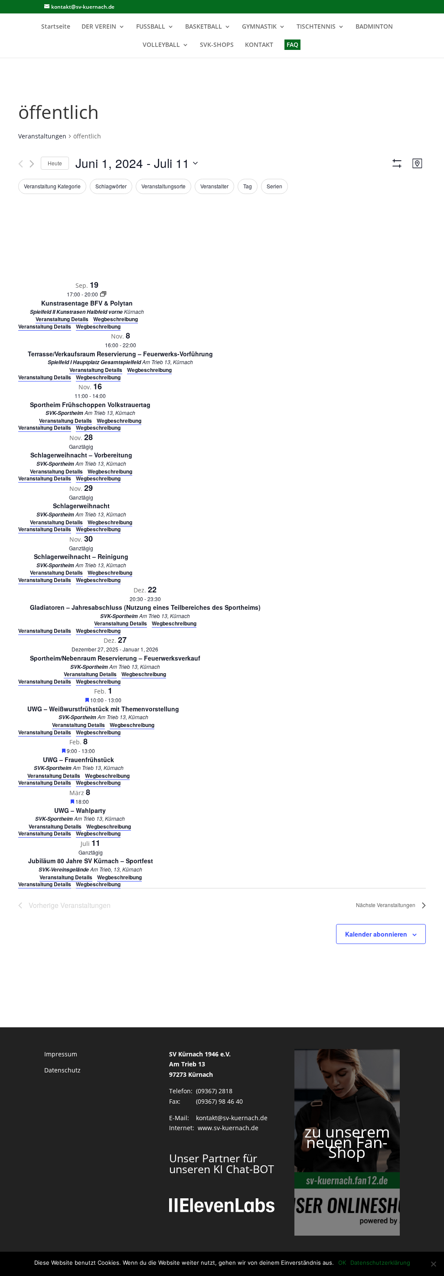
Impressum (60, 1054)
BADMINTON (374, 26)
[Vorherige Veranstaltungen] (20, 164)
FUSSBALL (150, 26)
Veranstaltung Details (44, 326)
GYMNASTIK (259, 26)
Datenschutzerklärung (380, 1262)
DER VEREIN (99, 26)
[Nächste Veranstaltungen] (31, 164)
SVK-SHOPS (217, 45)
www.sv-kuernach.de (228, 1128)
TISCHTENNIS (316, 26)
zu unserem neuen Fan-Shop (347, 1142)
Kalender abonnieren (376, 934)
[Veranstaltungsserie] (103, 294)
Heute (55, 163)
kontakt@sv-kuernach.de (232, 1118)
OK (342, 1262)
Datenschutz (62, 1070)
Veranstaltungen (42, 136)
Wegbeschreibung (98, 326)
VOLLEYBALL (161, 45)
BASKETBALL (203, 26)
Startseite (55, 26)
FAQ (292, 44)
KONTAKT (259, 45)
